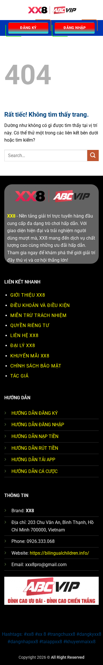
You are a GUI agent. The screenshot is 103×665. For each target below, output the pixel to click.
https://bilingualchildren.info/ (59, 553)
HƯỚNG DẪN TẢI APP (33, 459)
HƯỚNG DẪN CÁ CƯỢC (34, 471)
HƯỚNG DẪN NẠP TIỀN (34, 436)
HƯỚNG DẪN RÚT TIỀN (34, 448)
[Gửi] (93, 155)
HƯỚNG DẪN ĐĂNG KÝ (34, 413)
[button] (7, 10)
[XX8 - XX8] (51, 10)
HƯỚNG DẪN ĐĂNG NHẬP (37, 424)
